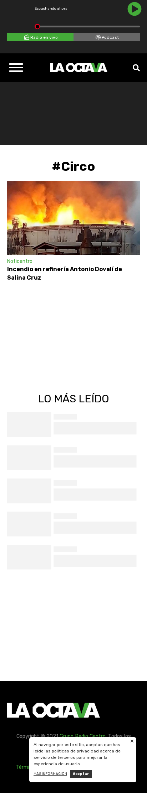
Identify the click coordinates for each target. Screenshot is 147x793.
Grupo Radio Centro (83, 736)
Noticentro (19, 261)
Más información (50, 774)
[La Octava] (78, 67)
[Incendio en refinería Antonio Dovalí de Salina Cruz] (73, 218)
